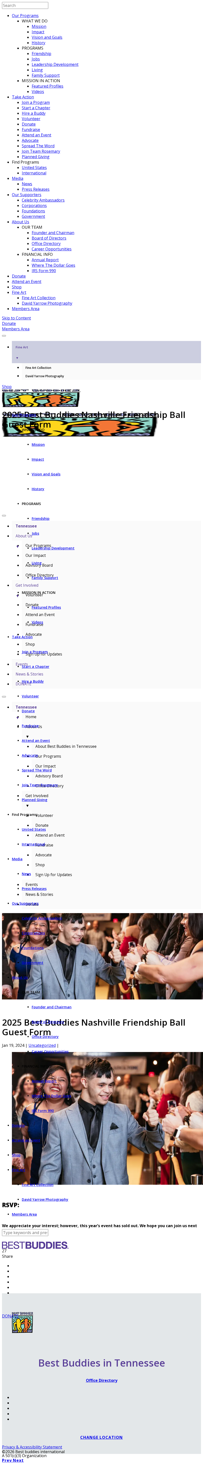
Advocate (30, 140)
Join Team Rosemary (41, 151)
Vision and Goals (47, 37)
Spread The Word (38, 146)
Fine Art (19, 292)
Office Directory (46, 243)
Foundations (33, 211)
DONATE (10, 1316)
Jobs (36, 59)
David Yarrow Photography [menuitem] (44, 376)
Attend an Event (36, 135)
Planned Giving (36, 156)
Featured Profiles (47, 86)
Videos (38, 91)
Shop (17, 287)
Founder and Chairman (53, 232)
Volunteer (31, 118)
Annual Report (45, 260)
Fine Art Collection (38, 298)
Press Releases (36, 189)
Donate (29, 124)
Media (17, 178)
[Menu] (4, 336)
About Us (20, 222)
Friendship (41, 53)
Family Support (46, 75)
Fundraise (31, 129)
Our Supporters (26, 194)
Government (33, 216)
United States (34, 167)
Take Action (23, 97)
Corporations (34, 205)
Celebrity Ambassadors (43, 200)
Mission (39, 26)
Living (37, 70)
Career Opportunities (52, 249)
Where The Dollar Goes (53, 265)
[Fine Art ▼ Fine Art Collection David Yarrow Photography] (101, 334)
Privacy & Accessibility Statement (32, 1447)
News (27, 184)
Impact (38, 32)
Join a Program (36, 102)
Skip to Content (16, 318)
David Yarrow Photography (47, 303)
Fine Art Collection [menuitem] (38, 368)
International (34, 173)
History (38, 42)
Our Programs (25, 15)
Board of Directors (49, 238)
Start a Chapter (36, 108)
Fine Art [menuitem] (22, 352)
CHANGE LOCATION (101, 1437)
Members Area (25, 308)
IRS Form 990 (44, 270)
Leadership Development (55, 64)
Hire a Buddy (34, 113)
